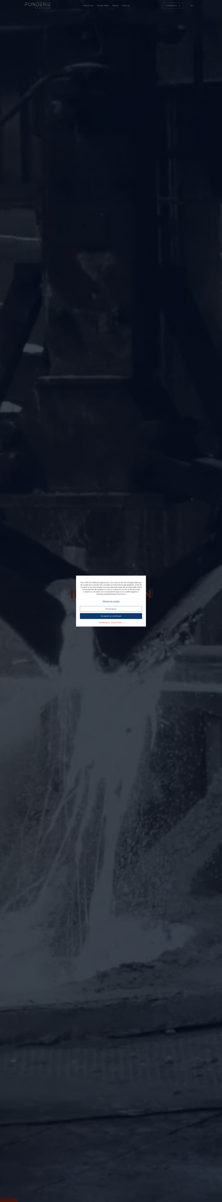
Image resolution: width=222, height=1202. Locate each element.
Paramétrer (111, 609)
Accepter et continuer (111, 616)
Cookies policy (104, 622)
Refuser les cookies (111, 601)
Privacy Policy (116, 622)
